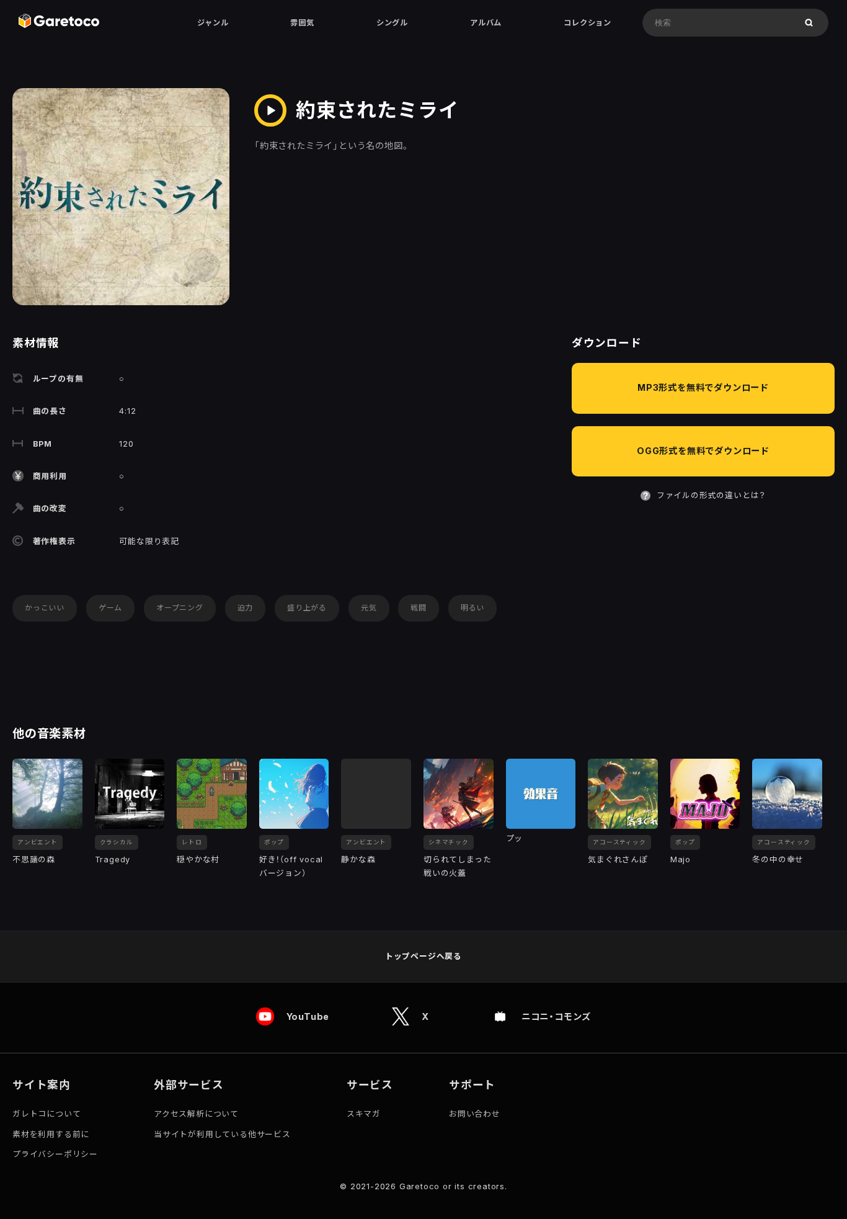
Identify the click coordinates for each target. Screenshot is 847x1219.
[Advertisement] (703, 615)
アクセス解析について (196, 1114)
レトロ (192, 842)
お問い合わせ (474, 1114)
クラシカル (116, 842)
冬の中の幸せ (778, 859)
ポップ (274, 842)
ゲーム (110, 607)
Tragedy (113, 859)
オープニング (179, 607)
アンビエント (37, 842)
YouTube (308, 1016)
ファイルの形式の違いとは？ (711, 495)
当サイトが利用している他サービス (222, 1134)
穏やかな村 (198, 859)
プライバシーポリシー (55, 1154)
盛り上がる (307, 607)
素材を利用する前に (50, 1134)
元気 (369, 607)
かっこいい (44, 607)
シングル (392, 22)
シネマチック (448, 842)
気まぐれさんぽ (618, 859)
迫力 (245, 607)
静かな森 (358, 859)
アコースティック (619, 842)
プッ (514, 838)
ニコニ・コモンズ (556, 1016)
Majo (680, 859)
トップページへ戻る (423, 956)
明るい (472, 607)
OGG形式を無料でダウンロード (703, 450)
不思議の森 (33, 859)
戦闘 (418, 607)
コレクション (587, 22)
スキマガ (364, 1114)
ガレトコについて (46, 1114)
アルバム (486, 22)
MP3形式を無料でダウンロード (703, 387)
